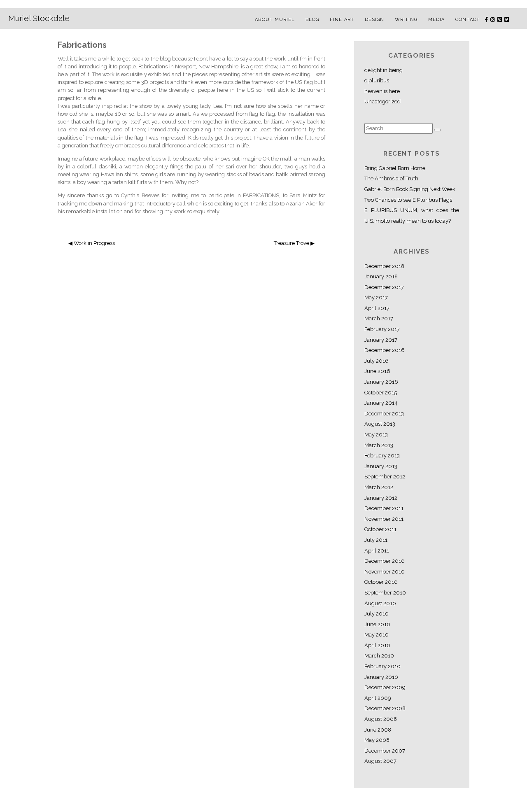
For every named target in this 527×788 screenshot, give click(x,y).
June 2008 (377, 730)
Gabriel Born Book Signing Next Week (409, 189)
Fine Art (342, 19)
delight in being (383, 70)
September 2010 (385, 593)
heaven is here (382, 91)
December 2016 (384, 350)
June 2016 (377, 371)
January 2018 (381, 276)
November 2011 (383, 519)
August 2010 (380, 603)
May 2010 (376, 635)
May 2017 (376, 297)
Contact (467, 19)
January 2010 (381, 677)
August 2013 (379, 424)
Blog (312, 19)
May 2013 (376, 434)
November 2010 (384, 572)
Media (436, 19)
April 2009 (377, 698)
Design (375, 19)
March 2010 (379, 656)
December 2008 (385, 708)
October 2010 (381, 582)
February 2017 (382, 329)
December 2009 (384, 687)
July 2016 (376, 361)
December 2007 (384, 751)
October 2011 (380, 529)
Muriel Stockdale (39, 18)
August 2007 (380, 761)
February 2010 (382, 666)
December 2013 (384, 413)
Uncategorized (382, 101)
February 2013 (382, 455)
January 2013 (380, 466)
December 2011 (383, 508)
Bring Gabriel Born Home (394, 168)
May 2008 (376, 740)
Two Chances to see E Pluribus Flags (408, 200)
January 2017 (380, 340)
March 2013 (378, 445)
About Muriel (275, 19)
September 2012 (384, 476)
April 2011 (376, 551)
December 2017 (384, 287)
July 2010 (376, 614)
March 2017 (378, 318)
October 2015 (380, 392)
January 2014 (381, 403)
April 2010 (377, 645)
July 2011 (375, 540)
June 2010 (377, 624)
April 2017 (376, 308)
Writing (406, 19)
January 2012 (380, 498)
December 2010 (384, 561)
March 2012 (378, 487)
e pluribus (376, 80)
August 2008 (380, 719)
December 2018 (384, 266)
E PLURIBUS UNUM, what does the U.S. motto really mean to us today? (411, 215)
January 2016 (381, 382)
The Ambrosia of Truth (391, 178)
